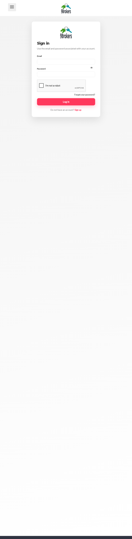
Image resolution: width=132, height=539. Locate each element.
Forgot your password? (84, 94)
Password (41, 69)
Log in (66, 101)
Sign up (78, 110)
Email (39, 56)
